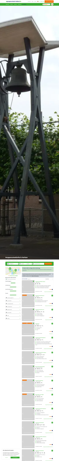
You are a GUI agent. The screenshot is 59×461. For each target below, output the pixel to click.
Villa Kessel (51, 333)
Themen (11, 4)
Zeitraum (15, 4)
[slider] (10, 283)
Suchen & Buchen (49, 1)
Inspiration (29, 1)
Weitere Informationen (35, 276)
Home (6, 260)
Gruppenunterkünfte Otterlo (48, 291)
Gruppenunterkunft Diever (49, 305)
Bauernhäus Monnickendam (49, 376)
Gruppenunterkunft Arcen (49, 319)
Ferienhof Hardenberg (49, 390)
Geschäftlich (24, 4)
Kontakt (35, 1)
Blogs (32, 1)
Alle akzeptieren (15, 457)
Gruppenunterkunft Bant (49, 432)
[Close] (53, 274)
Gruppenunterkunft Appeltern (48, 348)
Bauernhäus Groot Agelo (49, 404)
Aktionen (19, 4)
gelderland (13, 260)
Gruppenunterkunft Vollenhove (48, 418)
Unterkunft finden (48, 263)
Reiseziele (7, 4)
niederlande (9, 260)
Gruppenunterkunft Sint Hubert (48, 362)
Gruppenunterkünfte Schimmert (48, 446)
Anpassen (6, 457)
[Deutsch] (38, 1)
